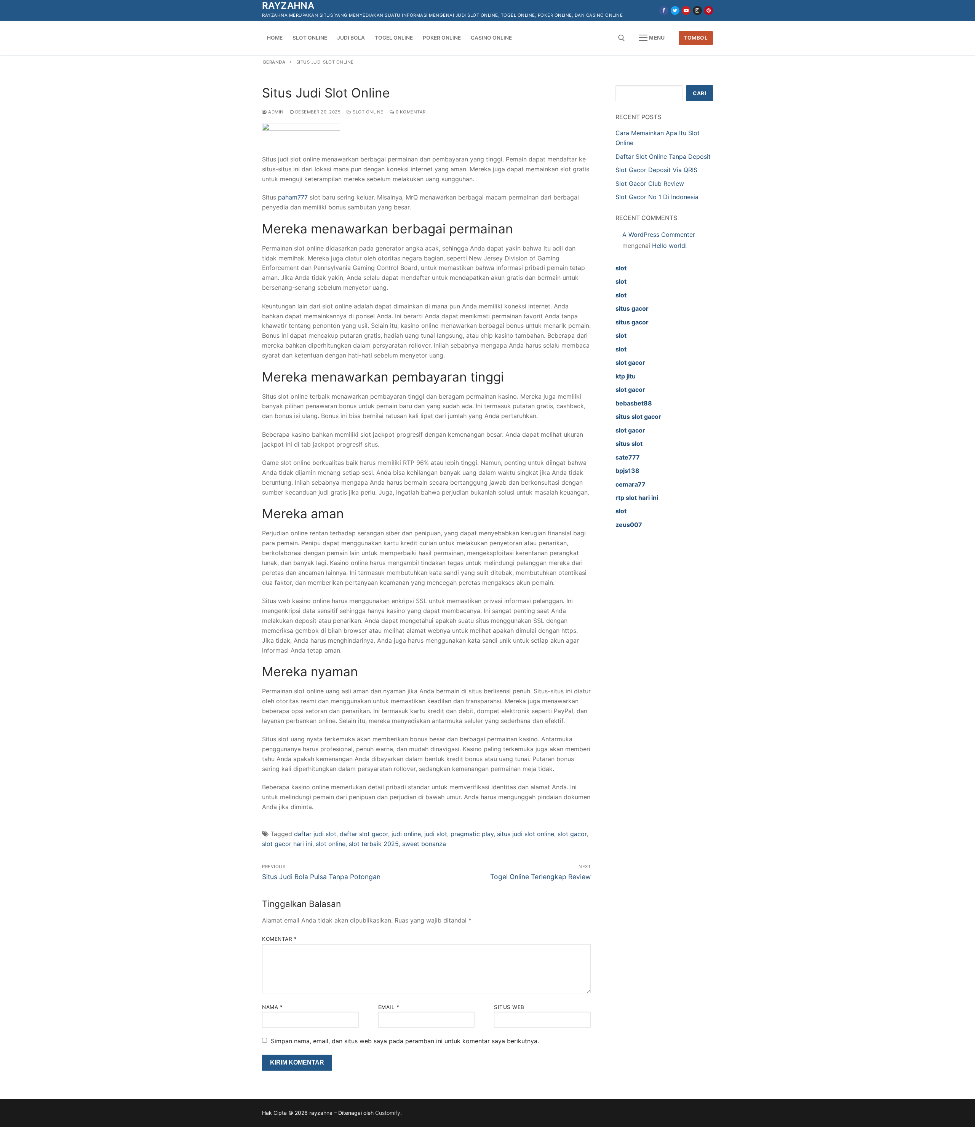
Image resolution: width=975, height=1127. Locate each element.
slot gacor (572, 834)
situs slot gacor (638, 416)
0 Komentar (410, 112)
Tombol (696, 38)
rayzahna (288, 5)
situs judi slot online (525, 834)
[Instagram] (697, 10)
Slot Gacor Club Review (649, 183)
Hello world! (669, 245)
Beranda (274, 62)
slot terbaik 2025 (374, 844)
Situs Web (509, 1007)
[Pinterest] (708, 10)
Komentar (279, 939)
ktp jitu (625, 376)
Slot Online (368, 112)
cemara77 (630, 484)
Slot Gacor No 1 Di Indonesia (656, 197)
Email (389, 1007)
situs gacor (632, 308)
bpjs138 (627, 470)
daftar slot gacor (364, 834)
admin (275, 112)
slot (621, 268)
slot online (330, 844)
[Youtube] (686, 10)
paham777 (293, 197)
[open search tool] (621, 38)
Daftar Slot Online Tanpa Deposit (663, 156)
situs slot (629, 443)
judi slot (435, 834)
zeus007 (628, 524)
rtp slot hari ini (636, 497)
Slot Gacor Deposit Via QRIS (656, 170)
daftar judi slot (315, 834)
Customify (387, 1112)
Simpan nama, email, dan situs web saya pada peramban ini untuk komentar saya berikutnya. (405, 1041)
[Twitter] (675, 10)
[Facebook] (663, 10)
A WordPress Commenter (658, 234)
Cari (699, 93)
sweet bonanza (424, 844)
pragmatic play (472, 834)
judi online (406, 834)
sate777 (627, 457)
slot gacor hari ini (287, 844)
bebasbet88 (633, 403)
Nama (272, 1007)
